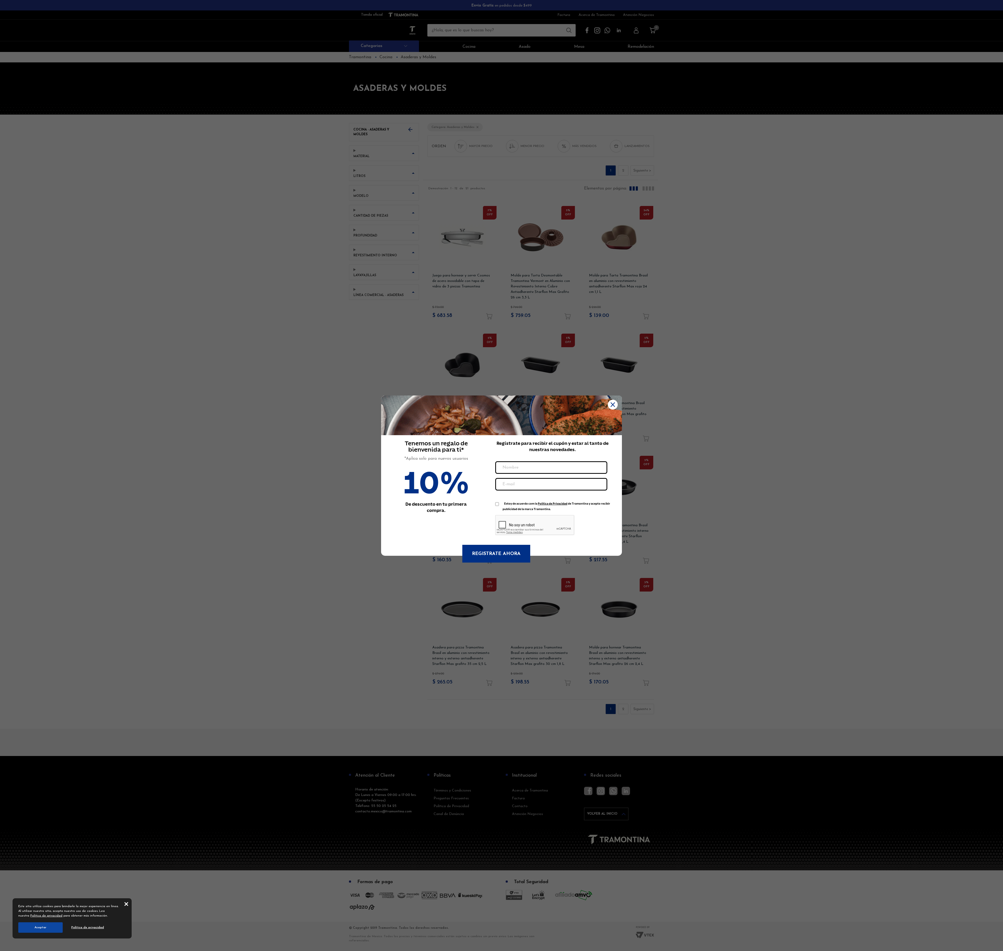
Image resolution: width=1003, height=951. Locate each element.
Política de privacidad (46, 915)
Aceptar (40, 927)
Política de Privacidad (552, 503)
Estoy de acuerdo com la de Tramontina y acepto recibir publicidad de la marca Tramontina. (556, 504)
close (126, 904)
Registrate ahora (496, 554)
